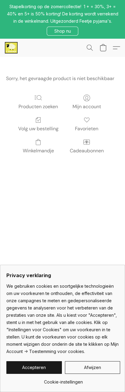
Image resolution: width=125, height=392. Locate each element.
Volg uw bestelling (38, 128)
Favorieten (86, 128)
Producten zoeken (38, 106)
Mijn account (87, 106)
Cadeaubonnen (87, 150)
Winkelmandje (38, 150)
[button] (62, 31)
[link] (63, 380)
